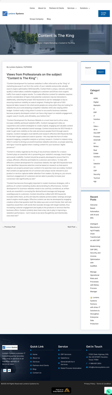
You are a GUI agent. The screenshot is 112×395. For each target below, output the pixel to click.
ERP (95, 112)
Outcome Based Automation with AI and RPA (94, 211)
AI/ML (96, 98)
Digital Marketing (97, 105)
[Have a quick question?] (108, 391)
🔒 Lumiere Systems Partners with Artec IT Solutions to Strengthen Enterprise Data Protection (95, 310)
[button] (75, 8)
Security (97, 174)
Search (88, 68)
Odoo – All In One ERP (97, 129)
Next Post (72, 227)
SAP (95, 171)
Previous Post (8, 227)
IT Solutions (97, 119)
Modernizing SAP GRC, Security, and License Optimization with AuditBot (95, 256)
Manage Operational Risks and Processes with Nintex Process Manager (94, 282)
